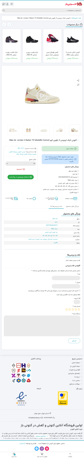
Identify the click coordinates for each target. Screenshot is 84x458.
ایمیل (77, 282)
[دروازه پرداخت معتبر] (63, 398)
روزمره (45, 239)
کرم (51, 232)
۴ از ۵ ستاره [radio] (69, 309)
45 (43, 236)
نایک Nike (54, 229)
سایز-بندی (32, 159)
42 (51, 236)
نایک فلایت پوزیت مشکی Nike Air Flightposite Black (52, 53)
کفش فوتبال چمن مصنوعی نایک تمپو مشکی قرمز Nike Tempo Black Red (73, 53)
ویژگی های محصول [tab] (72, 206)
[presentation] (9, 24)
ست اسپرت (38, 239)
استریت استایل (53, 239)
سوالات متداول (74, 384)
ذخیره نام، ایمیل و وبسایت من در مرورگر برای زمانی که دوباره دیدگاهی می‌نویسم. (53, 291)
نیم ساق (55, 218)
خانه (79, 18)
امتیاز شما (76, 306)
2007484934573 (52, 225)
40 (57, 236)
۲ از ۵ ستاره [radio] (75, 309)
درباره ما (77, 377)
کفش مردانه (23, 154)
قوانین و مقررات (74, 370)
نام (78, 274)
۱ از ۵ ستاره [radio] (79, 309)
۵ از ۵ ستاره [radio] (66, 309)
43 (49, 236)
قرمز (54, 232)
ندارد (56, 222)
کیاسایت (22, 443)
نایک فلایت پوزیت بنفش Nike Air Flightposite (32, 53)
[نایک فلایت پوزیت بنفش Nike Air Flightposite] (32, 40)
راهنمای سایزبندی (74, 373)
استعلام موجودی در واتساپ (19, 177)
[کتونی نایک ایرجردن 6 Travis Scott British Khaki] (12, 40)
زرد (57, 232)
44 (46, 236)
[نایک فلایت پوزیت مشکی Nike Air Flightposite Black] (52, 40)
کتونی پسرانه (17, 152)
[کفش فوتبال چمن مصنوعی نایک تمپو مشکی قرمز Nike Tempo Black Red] (73, 40)
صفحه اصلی (76, 363)
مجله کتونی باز (75, 366)
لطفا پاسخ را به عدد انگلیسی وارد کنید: (68, 295)
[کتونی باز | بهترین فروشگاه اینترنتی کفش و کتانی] (73, 4)
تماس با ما (76, 380)
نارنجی (47, 232)
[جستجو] (3, 10)
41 (54, 236)
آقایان (56, 243)
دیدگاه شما (76, 314)
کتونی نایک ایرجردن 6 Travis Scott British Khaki (11, 53)
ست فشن (31, 239)
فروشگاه (74, 18)
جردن (23, 152)
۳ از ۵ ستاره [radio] (72, 309)
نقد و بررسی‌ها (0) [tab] (56, 206)
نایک (17, 154)
